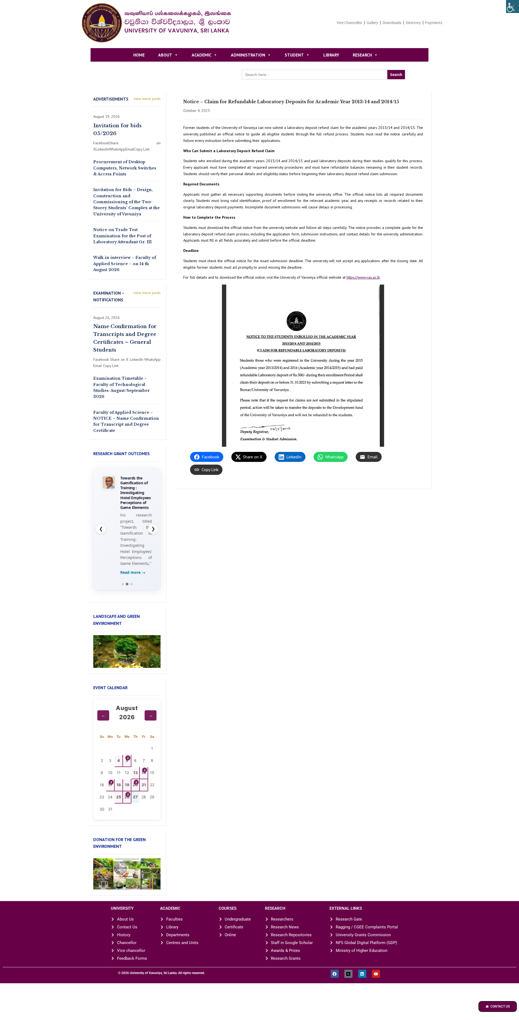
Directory (413, 23)
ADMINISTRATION (248, 55)
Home (139, 55)
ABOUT (165, 55)
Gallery (372, 23)
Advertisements (110, 99)
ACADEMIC (201, 55)
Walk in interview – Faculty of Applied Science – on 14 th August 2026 (124, 263)
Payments (433, 23)
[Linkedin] (362, 995)
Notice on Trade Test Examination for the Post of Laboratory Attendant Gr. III (122, 235)
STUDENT (294, 55)
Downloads (391, 23)
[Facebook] (335, 995)
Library (331, 55)
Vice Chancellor (349, 23)
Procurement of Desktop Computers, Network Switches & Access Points (124, 167)
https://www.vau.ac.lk (363, 277)
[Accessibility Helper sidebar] (512, 6)
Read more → (132, 593)
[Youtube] (376, 995)
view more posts (147, 98)
